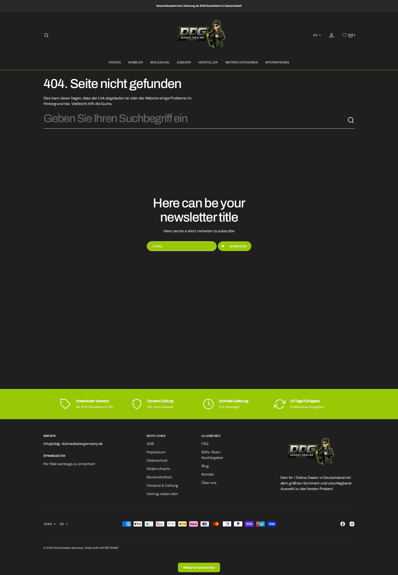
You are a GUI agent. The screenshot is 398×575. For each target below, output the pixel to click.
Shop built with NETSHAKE (101, 548)
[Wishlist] (345, 35)
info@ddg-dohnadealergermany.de (73, 443)
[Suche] (351, 120)
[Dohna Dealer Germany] (199, 35)
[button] (46, 35)
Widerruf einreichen (199, 567)
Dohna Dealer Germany (69, 548)
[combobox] (195, 120)
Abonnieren (238, 246)
